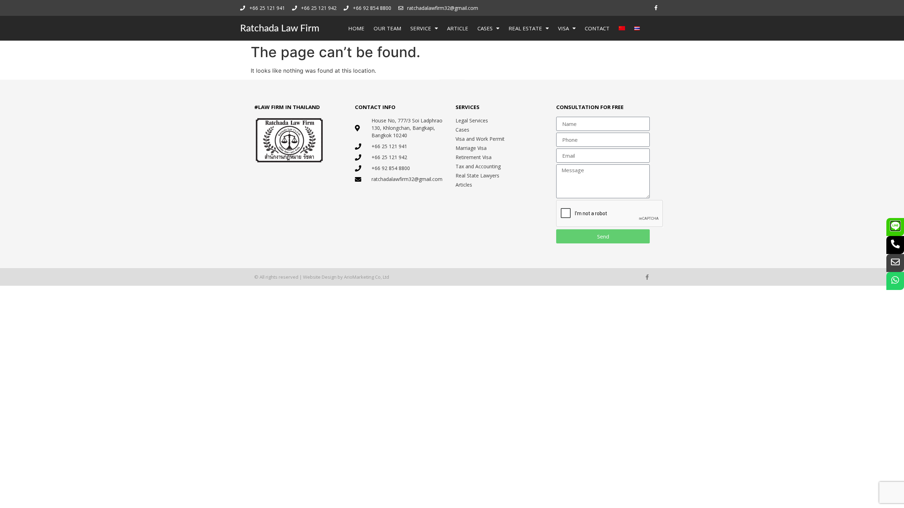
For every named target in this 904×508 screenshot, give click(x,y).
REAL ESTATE (525, 28)
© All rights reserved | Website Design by (299, 277)
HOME (356, 28)
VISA (563, 28)
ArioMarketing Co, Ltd (366, 277)
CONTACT (597, 28)
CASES (485, 28)
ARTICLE (457, 28)
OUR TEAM (387, 28)
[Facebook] (656, 8)
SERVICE (420, 28)
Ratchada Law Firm (279, 28)
